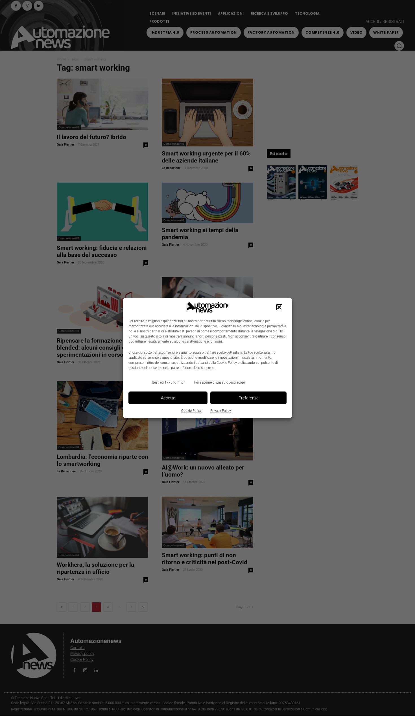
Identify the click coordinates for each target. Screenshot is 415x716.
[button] (279, 307)
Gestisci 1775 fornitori (168, 382)
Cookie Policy (191, 411)
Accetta (168, 398)
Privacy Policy (220, 411)
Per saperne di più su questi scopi (219, 382)
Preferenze (249, 398)
